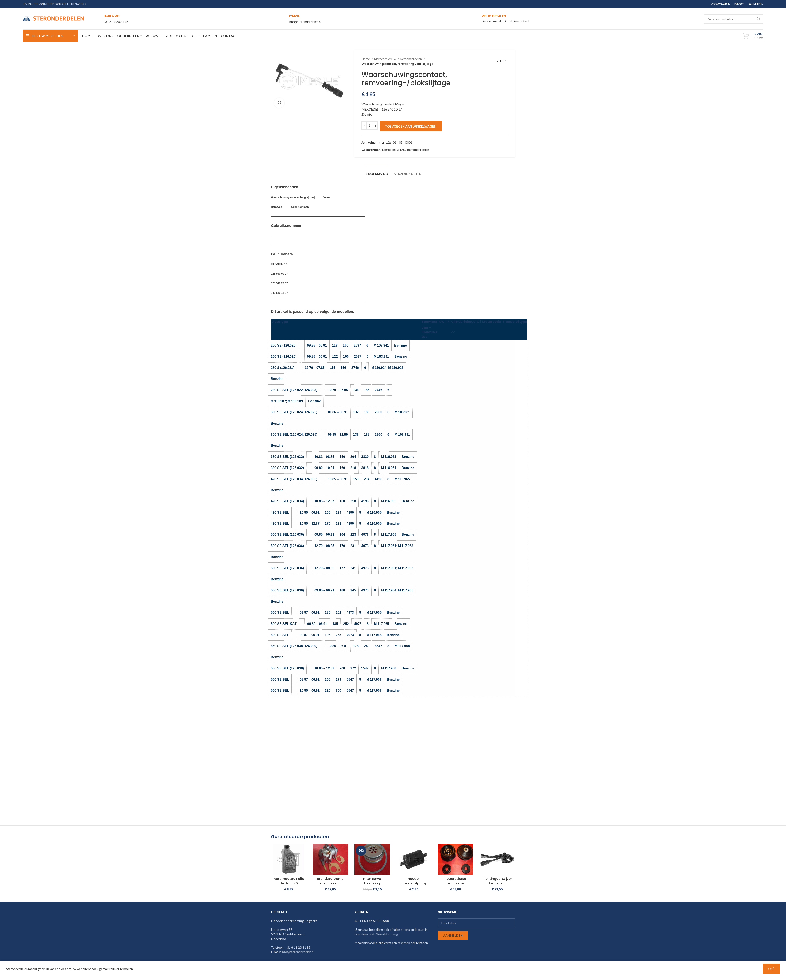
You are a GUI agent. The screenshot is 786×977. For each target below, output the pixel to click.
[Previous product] (498, 61)
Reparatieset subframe (455, 881)
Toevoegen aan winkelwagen (410, 126)
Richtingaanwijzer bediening (497, 881)
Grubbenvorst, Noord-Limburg (376, 934)
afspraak (404, 943)
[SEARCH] (758, 19)
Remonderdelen (411, 59)
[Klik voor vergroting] (279, 103)
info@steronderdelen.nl (305, 22)
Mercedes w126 (385, 59)
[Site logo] (53, 18)
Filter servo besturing (372, 881)
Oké (771, 969)
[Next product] (506, 61)
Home (365, 59)
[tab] (376, 172)
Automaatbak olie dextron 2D (289, 881)
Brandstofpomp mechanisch (330, 881)
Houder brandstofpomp (413, 881)
